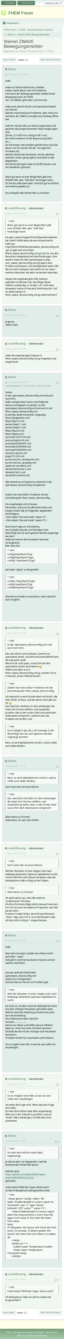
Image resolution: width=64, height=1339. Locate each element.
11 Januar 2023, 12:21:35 (15, 633)
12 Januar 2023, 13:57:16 (15, 1084)
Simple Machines (40, 1336)
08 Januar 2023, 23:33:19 (15, 315)
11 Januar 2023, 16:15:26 (15, 853)
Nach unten (9, 60)
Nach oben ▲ (52, 1332)
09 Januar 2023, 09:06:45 (15, 348)
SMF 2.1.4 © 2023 (24, 1336)
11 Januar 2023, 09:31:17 (18, 382)
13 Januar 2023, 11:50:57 (15, 1279)
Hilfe (8, 1332)
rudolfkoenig (17, 208)
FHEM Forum (20, 13)
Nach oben (8, 1312)
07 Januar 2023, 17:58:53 (18, 74)
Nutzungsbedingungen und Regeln (28, 1332)
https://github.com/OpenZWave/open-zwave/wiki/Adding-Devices (25, 1176)
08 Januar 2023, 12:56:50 (15, 213)
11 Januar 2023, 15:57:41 (15, 766)
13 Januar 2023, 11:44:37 (15, 1141)
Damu (12, 69)
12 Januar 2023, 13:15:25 (15, 940)
